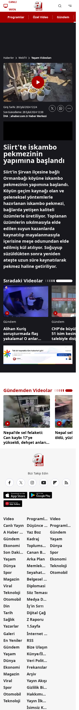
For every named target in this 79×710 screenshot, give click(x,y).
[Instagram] (32, 481)
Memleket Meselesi (38, 564)
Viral (7, 584)
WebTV (23, 58)
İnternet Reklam (38, 632)
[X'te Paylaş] (52, 108)
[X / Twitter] (21, 481)
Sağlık (9, 617)
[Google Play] (40, 493)
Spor (7, 570)
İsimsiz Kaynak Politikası (38, 706)
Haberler (8, 58)
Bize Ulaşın (37, 645)
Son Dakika (13, 550)
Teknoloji (11, 591)
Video (8, 517)
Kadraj (33, 537)
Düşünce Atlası (38, 523)
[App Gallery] (12, 502)
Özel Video (40, 17)
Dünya (9, 564)
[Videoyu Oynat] (38, 82)
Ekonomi (11, 544)
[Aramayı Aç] (59, 5)
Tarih (8, 611)
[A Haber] (37, 6)
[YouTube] (43, 481)
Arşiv (31, 672)
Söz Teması (37, 591)
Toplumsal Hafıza (38, 544)
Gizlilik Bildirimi (38, 685)
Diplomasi (36, 584)
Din (6, 604)
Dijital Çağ (36, 611)
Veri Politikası (38, 659)
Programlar (16, 17)
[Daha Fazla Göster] (69, 108)
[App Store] (15, 493)
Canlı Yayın (13, 523)
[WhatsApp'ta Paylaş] (60, 108)
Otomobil (12, 597)
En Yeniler (12, 638)
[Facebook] (9, 481)
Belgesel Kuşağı (38, 577)
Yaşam (9, 557)
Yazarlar (11, 624)
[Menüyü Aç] (69, 5)
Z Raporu (35, 617)
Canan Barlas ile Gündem (38, 550)
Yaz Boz (34, 530)
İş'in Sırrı (35, 604)
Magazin (11, 577)
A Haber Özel (14, 530)
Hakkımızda (38, 692)
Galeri (9, 632)
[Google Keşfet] (37, 354)
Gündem (63, 17)
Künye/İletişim (38, 652)
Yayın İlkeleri (38, 699)
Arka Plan (36, 557)
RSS (30, 638)
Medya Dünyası (38, 597)
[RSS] (66, 481)
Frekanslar (37, 665)
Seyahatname (38, 570)
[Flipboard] (55, 481)
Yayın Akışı (37, 679)
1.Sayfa (33, 624)
